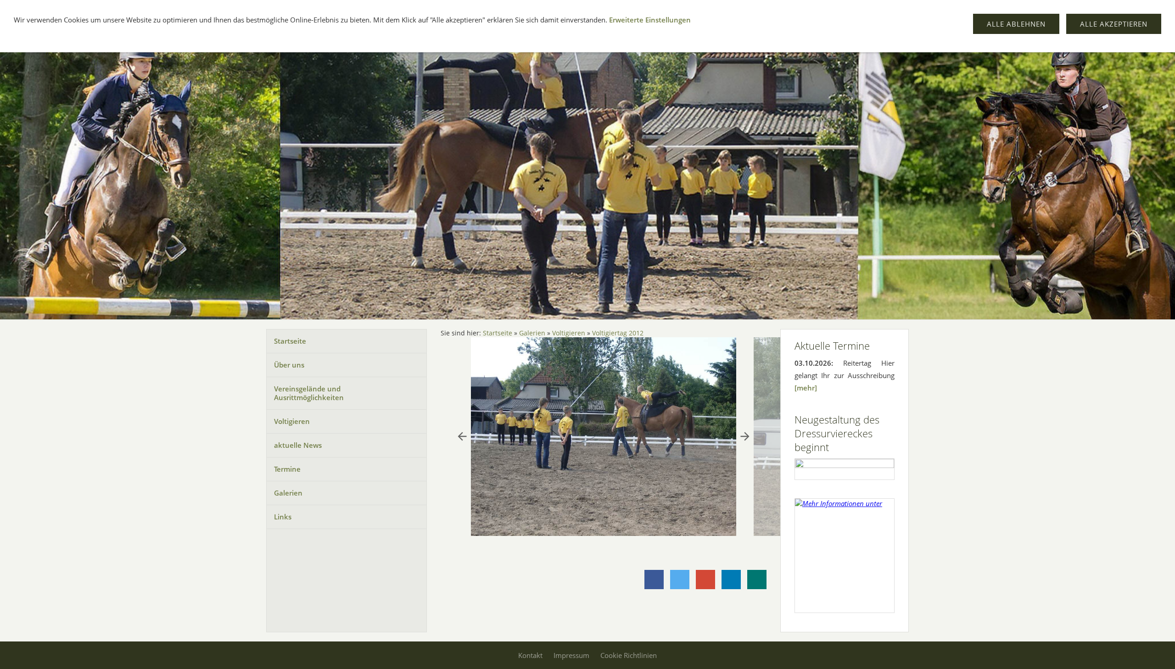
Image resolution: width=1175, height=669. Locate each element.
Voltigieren (292, 421)
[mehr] (806, 387)
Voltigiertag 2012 (617, 333)
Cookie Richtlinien (628, 655)
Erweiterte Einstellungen (650, 19)
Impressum (571, 655)
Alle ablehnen (1016, 23)
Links (282, 516)
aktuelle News (298, 445)
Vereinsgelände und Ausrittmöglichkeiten (309, 393)
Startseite (290, 341)
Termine (287, 469)
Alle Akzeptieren (1113, 23)
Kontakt (530, 655)
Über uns (289, 364)
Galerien (288, 492)
